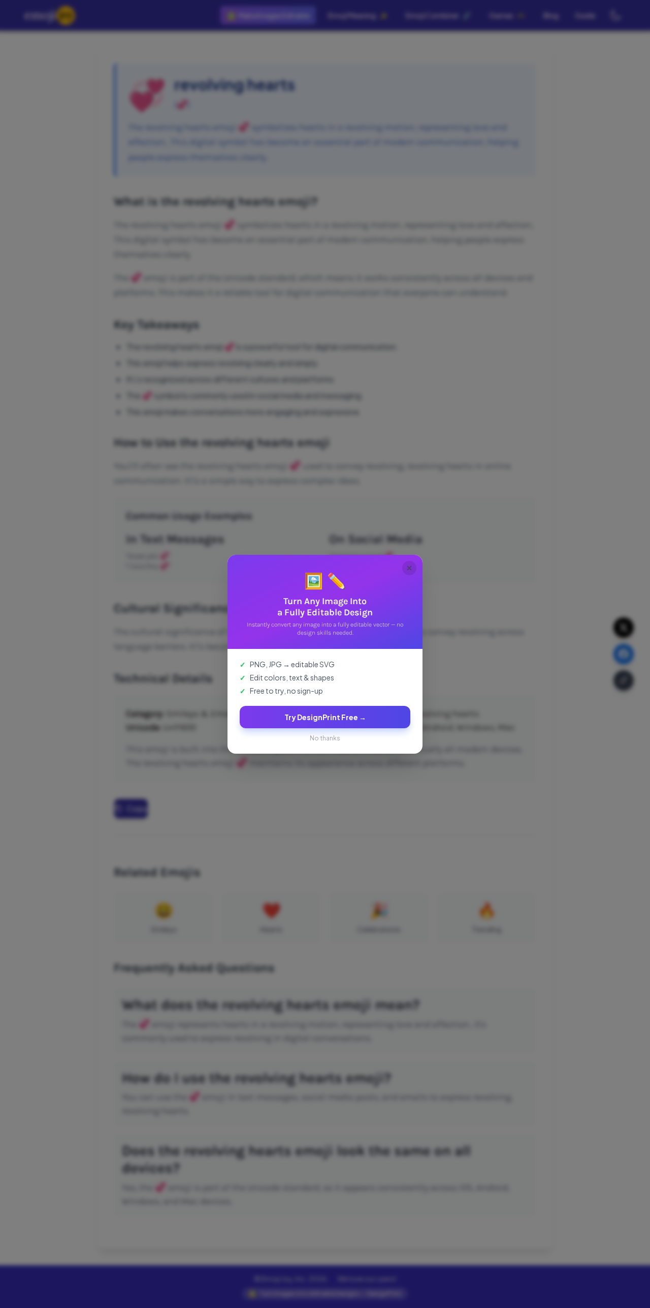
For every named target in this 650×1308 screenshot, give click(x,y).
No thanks (325, 738)
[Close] (409, 568)
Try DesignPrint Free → (325, 717)
